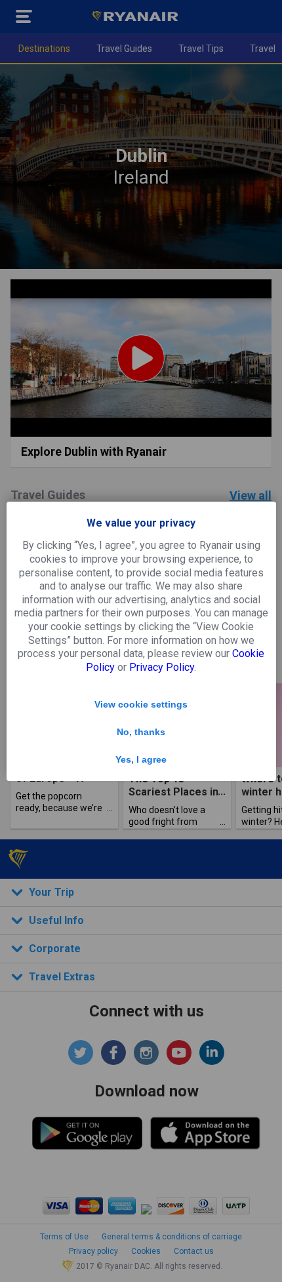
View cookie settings (141, 704)
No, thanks (141, 732)
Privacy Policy (161, 667)
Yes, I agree (141, 759)
